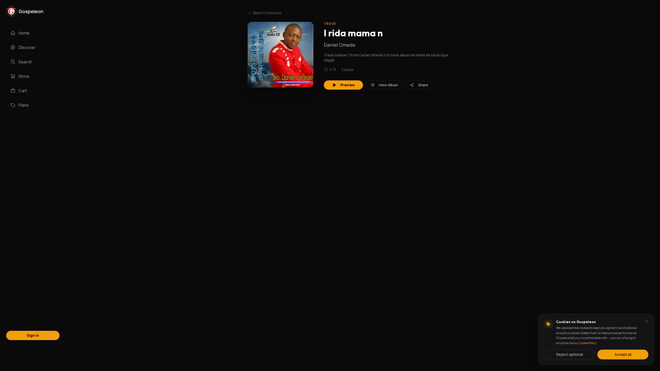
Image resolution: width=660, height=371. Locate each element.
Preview (347, 84)
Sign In (33, 335)
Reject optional (569, 354)
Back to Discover (267, 12)
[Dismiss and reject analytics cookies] (646, 321)
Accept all (623, 354)
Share (423, 84)
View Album (388, 84)
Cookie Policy (587, 343)
